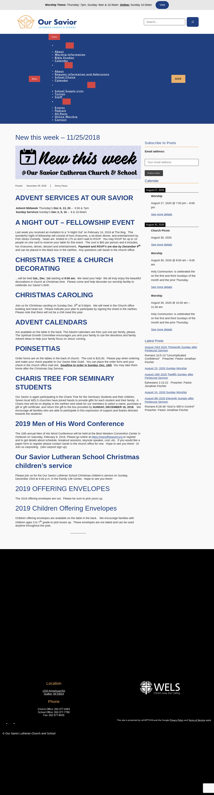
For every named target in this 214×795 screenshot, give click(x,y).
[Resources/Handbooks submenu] (91, 85)
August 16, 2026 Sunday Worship (166, 392)
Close (54, 37)
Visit (162, 4)
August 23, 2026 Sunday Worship (166, 368)
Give (178, 79)
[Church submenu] (70, 45)
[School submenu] (69, 65)
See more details (161, 214)
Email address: (155, 151)
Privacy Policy (176, 720)
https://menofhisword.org (107, 437)
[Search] (193, 22)
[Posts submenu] (67, 102)
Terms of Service (196, 720)
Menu (34, 79)
